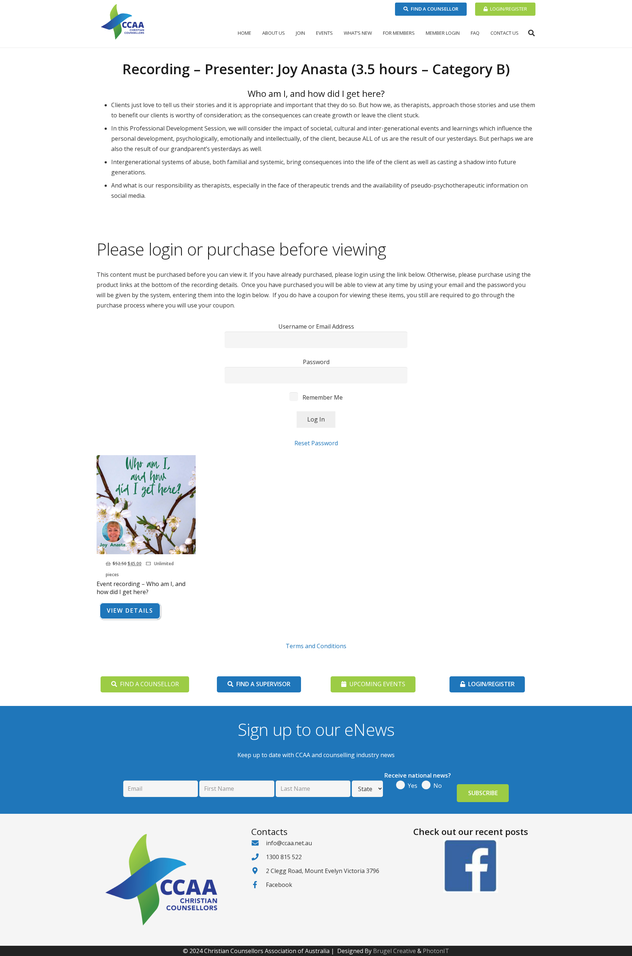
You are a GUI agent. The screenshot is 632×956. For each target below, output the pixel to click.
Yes (412, 786)
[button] (288, 33)
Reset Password (316, 443)
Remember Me (322, 397)
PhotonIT (436, 951)
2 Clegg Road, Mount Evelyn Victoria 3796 (322, 871)
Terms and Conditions (316, 646)
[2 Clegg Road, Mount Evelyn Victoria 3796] (258, 870)
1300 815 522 (284, 857)
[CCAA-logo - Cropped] (122, 22)
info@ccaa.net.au (289, 843)
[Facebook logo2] (470, 865)
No (437, 786)
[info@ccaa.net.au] (258, 842)
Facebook (279, 885)
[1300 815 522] (258, 856)
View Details (130, 611)
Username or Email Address (316, 326)
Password (316, 362)
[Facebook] (258, 884)
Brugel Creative (394, 951)
